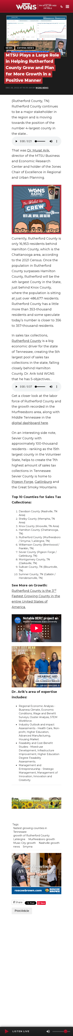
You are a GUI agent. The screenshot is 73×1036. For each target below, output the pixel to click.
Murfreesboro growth (41, 839)
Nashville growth (49, 843)
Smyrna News (25, 48)
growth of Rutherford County (31, 835)
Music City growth (24, 843)
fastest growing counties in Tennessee (30, 830)
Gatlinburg (43, 482)
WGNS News (42, 88)
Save (43, 903)
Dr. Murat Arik (38, 150)
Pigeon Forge (22, 482)
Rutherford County (26, 341)
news (16, 846)
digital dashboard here (30, 423)
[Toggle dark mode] (61, 7)
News (9, 48)
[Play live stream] (6, 1031)
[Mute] (48, 1031)
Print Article (22, 910)
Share (19, 902)
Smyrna (27, 846)
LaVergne (19, 839)
